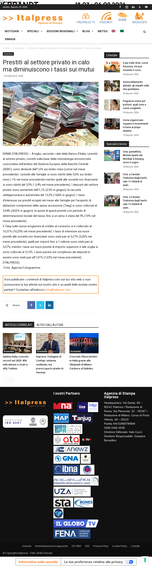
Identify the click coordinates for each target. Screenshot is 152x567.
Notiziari (12, 31)
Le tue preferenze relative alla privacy (93, 562)
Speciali (33, 31)
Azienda (26, 546)
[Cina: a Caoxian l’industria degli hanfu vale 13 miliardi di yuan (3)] (112, 178)
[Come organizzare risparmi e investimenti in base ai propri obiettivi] (112, 123)
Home (6, 48)
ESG (87, 546)
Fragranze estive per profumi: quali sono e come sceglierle (134, 105)
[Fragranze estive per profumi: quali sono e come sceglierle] (112, 104)
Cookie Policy (119, 546)
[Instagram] (127, 7)
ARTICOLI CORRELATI (18, 324)
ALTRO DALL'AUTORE (50, 324)
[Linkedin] (133, 7)
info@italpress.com (58, 290)
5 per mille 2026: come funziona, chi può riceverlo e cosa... (135, 66)
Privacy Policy (100, 546)
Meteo (103, 31)
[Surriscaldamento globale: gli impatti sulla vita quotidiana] (112, 85)
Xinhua (10, 39)
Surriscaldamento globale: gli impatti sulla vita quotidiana (136, 86)
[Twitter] (140, 7)
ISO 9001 (77, 546)
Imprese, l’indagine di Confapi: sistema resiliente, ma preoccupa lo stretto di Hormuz (49, 364)
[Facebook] (120, 7)
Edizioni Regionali (60, 31)
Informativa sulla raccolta (38, 562)
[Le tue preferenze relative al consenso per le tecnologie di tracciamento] (145, 560)
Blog (86, 31)
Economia (19, 48)
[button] (144, 32)
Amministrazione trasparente (51, 546)
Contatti (135, 546)
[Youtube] (146, 7)
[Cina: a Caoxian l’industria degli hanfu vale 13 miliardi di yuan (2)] (112, 200)
